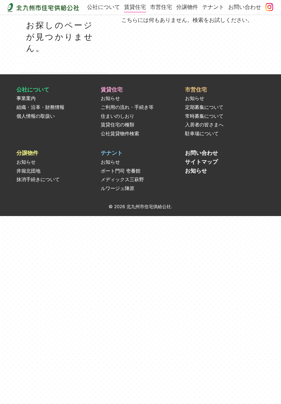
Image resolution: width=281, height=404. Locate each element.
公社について (103, 6)
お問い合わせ (244, 6)
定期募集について (204, 107)
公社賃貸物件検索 (120, 133)
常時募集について (204, 116)
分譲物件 (187, 6)
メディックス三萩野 (122, 179)
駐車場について (202, 133)
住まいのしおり (117, 116)
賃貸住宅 (135, 6)
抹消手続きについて (38, 179)
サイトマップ (201, 161)
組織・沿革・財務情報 (40, 107)
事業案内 (26, 98)
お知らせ (110, 98)
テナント (213, 6)
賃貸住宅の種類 (117, 124)
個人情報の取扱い (35, 116)
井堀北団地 (28, 171)
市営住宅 (161, 6)
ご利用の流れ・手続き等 (127, 107)
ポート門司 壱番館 (120, 171)
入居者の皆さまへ (204, 124)
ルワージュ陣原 (117, 188)
